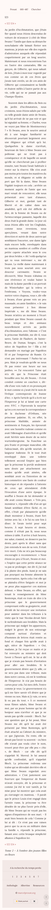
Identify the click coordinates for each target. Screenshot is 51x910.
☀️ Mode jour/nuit (22, 901)
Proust (13, 9)
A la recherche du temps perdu (25, 868)
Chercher (36, 9)
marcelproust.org (26, 892)
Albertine (25, 885)
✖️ (34, 901)
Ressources (38, 885)
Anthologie (12, 885)
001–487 (24, 9)
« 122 (7, 23)
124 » (13, 23)
